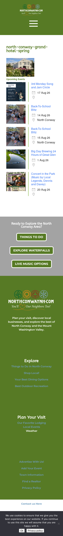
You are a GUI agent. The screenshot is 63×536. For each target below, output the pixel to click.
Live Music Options (31, 264)
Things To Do (31, 237)
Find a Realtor (31, 481)
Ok (21, 530)
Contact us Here (31, 503)
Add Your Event (31, 468)
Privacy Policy (31, 487)
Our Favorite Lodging (31, 422)
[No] (58, 523)
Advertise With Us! (31, 461)
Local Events (31, 426)
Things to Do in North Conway (31, 366)
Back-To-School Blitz (41, 108)
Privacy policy (35, 530)
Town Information (31, 474)
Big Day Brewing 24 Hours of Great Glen (43, 153)
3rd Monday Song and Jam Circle (42, 85)
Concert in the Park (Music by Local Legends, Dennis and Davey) (43, 179)
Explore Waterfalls (31, 250)
